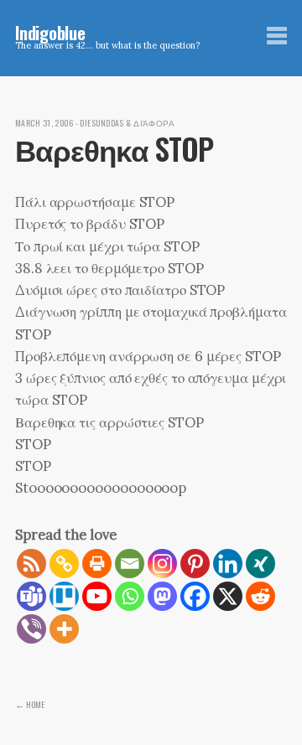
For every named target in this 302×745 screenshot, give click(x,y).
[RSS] (31, 563)
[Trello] (64, 596)
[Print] (97, 563)
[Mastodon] (162, 596)
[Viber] (31, 629)
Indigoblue (50, 32)
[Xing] (260, 563)
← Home (29, 704)
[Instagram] (162, 563)
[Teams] (31, 596)
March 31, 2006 (44, 123)
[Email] (129, 563)
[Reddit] (260, 596)
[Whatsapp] (129, 596)
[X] (227, 596)
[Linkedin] (227, 563)
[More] (64, 629)
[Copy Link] (64, 563)
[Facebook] (195, 596)
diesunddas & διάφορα (127, 123)
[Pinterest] (195, 563)
